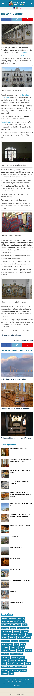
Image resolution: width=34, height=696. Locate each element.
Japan (16, 644)
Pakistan (21, 651)
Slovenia (13, 660)
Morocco (5, 651)
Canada (12, 625)
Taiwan (28, 663)
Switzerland (19, 663)
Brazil (22, 621)
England (25, 631)
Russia (20, 654)
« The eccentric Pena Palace (11, 335)
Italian (17, 8)
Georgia (4, 638)
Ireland (4, 644)
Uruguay (23, 670)
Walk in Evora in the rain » (23, 340)
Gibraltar (20, 638)
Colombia (5, 628)
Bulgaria (5, 625)
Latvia (23, 644)
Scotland (15, 657)
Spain (3, 663)
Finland (21, 634)
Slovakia (5, 660)
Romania (13, 654)
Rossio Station (6, 122)
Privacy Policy (11, 681)
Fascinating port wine (18, 449)
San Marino (5, 657)
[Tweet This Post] (17, 19)
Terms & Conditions (21, 681)
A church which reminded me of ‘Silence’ (16, 438)
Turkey (24, 667)
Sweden (10, 663)
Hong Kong (5, 641)
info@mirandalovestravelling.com (10, 684)
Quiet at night (15, 558)
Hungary (14, 641)
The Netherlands (7, 667)
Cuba (19, 628)
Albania (4, 618)
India (21, 641)
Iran (26, 641)
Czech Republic (6, 631)
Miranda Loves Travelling (11, 679)
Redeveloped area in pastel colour (13, 379)
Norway (12, 651)
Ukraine (4, 670)
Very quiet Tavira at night (20, 525)
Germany (12, 638)
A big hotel (14, 536)
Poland (28, 651)
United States (13, 670)
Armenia (21, 618)
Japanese (20, 8)
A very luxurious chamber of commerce (15, 408)
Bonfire (13, 591)
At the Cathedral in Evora (20, 580)
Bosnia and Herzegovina (10, 621)
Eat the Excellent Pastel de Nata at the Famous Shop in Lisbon (20, 495)
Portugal (25, 52)
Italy (10, 644)
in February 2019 (18, 56)
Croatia (12, 628)
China (25, 625)
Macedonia (14, 647)
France (29, 634)
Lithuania (5, 647)
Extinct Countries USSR (9, 634)
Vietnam (4, 673)
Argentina (12, 618)
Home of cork (15, 569)
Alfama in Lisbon (16, 602)
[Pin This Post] (27, 19)
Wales (11, 673)
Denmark (17, 631)
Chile (18, 625)
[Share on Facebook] (6, 19)
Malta (22, 647)
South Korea (22, 660)
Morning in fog (16, 547)
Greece (28, 638)
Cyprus (25, 628)
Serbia (22, 657)
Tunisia (17, 667)
